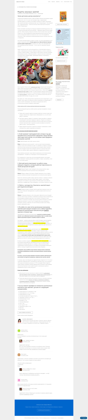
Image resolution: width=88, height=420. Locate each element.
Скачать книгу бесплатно (62, 24)
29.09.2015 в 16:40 (26, 341)
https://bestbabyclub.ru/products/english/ (37, 349)
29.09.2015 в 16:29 (24, 331)
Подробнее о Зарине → (44, 323)
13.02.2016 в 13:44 (24, 380)
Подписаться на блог (61, 60)
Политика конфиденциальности (44, 417)
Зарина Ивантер (32, 417)
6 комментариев (40, 13)
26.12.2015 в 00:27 (26, 370)
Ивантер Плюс (20, 1)
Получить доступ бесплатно (44, 410)
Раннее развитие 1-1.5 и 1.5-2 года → (27, 293)
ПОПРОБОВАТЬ (60, 43)
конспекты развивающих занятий (26, 394)
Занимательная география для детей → (32, 375)
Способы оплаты (54, 417)
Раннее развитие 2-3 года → (25, 294)
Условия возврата (60, 417)
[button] (71, 2)
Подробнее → (59, 99)
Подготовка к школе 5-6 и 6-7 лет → (27, 297)
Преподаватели (30, 315)
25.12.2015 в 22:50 (24, 355)
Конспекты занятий (24, 315)
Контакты (37, 417)
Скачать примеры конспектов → (25, 312)
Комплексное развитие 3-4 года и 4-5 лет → (28, 296)
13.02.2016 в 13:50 (26, 389)
